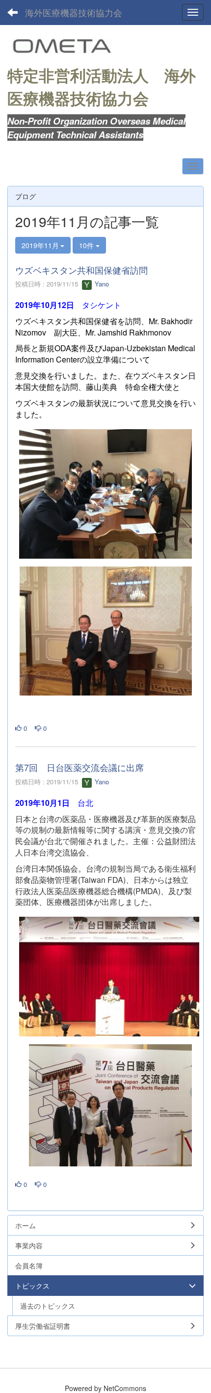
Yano (101, 283)
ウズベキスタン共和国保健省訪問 (81, 269)
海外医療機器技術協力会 (73, 12)
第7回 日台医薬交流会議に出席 (79, 767)
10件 (87, 245)
